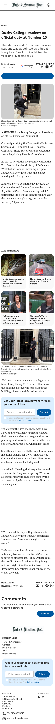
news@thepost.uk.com (18, 718)
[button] (5, 5)
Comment (45, 613)
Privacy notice (25, 420)
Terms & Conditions (12, 641)
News (4, 25)
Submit (44, 412)
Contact (6, 644)
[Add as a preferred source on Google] (27, 66)
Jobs (4, 650)
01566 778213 (17, 713)
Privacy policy (9, 647)
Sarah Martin (9, 64)
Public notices (9, 653)
